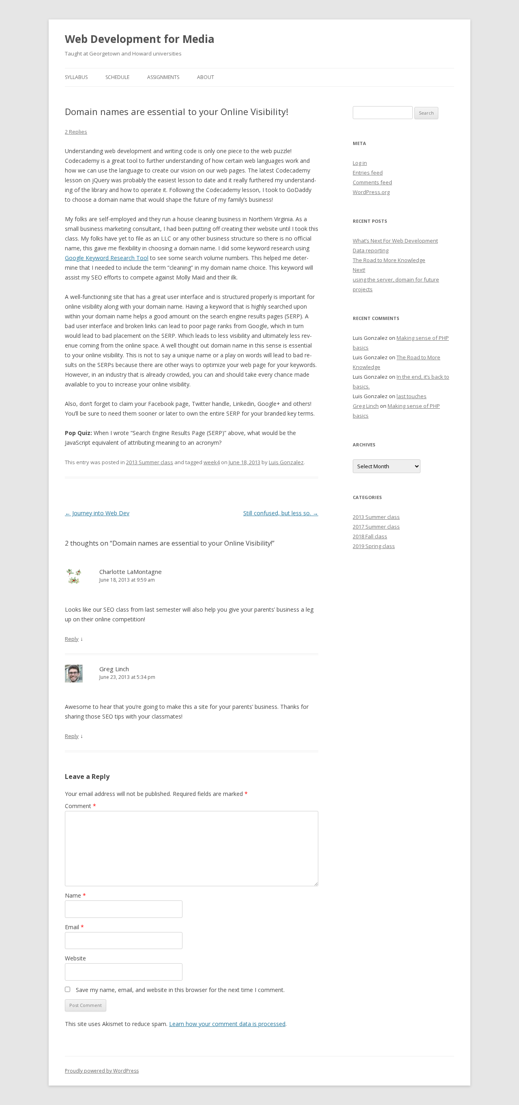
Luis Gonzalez (286, 462)
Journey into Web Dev (97, 513)
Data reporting (370, 250)
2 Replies (76, 131)
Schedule (117, 77)
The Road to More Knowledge (389, 260)
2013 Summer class (149, 462)
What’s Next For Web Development (395, 240)
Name (75, 895)
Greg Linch (114, 669)
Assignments (163, 77)
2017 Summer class (376, 526)
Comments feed (372, 182)
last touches (412, 396)
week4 (212, 462)
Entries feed (368, 172)
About (205, 77)
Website (75, 958)
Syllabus (76, 77)
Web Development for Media (139, 39)
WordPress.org (371, 192)
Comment (80, 806)
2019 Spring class (374, 546)
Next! (359, 269)
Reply (72, 638)
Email (74, 927)
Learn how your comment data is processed (227, 1024)
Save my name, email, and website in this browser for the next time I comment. (180, 990)
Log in (360, 162)
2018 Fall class (370, 536)
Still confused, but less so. (280, 513)
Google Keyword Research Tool (106, 258)
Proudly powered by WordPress (102, 1070)
